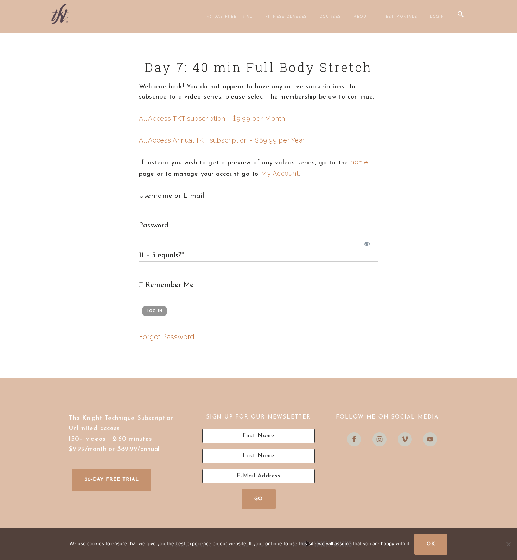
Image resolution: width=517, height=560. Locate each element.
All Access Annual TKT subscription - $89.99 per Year (222, 140)
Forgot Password (166, 337)
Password (153, 225)
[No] (508, 544)
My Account (280, 173)
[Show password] (365, 242)
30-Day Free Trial (111, 479)
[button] (461, 14)
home (359, 162)
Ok (431, 544)
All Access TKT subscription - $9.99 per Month (212, 118)
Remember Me (168, 285)
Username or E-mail (171, 196)
